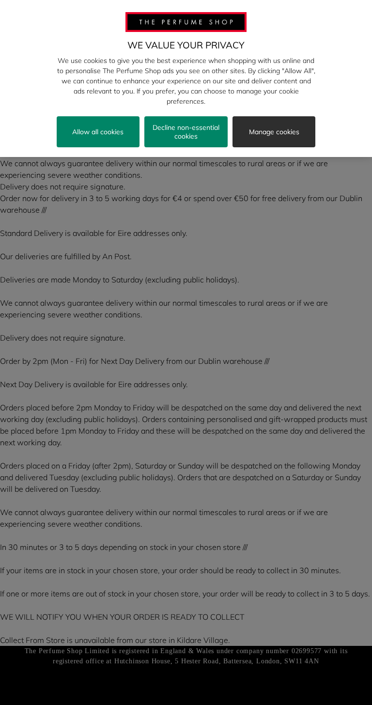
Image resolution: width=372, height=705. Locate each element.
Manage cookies (274, 131)
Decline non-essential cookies (186, 132)
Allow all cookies (98, 131)
